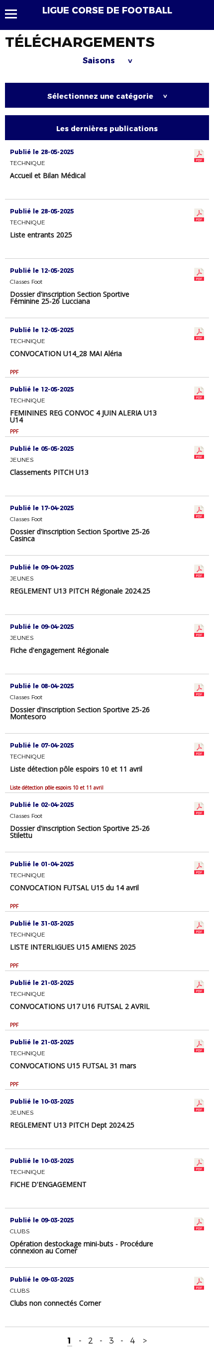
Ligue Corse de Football (107, 10)
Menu (15, 14)
